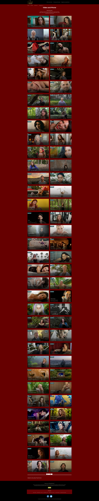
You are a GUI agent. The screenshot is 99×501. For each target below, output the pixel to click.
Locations (35, 5)
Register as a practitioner (65, 2)
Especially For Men (45, 492)
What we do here (49, 2)
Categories (41, 5)
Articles (32, 5)
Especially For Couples (40, 492)
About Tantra (34, 492)
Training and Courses (56, 2)
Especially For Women (51, 492)
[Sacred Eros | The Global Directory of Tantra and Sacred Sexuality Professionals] (34, 2)
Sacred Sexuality (57, 492)
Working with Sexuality (63, 492)
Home (28, 5)
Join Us (49, 487)
